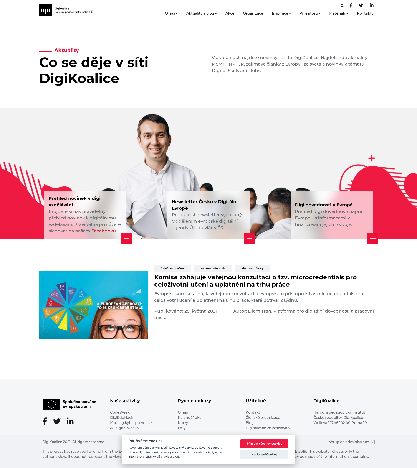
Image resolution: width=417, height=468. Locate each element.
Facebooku (103, 231)
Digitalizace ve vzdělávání (268, 428)
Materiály (337, 13)
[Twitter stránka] (361, 6)
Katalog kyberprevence (131, 423)
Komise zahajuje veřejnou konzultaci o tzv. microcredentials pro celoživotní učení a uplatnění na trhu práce (255, 281)
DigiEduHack (121, 417)
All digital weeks (124, 428)
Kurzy (183, 423)
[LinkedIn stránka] (372, 6)
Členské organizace (263, 417)
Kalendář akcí (190, 417)
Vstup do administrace (349, 442)
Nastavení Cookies (264, 454)
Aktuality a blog (200, 13)
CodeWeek (120, 412)
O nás (170, 13)
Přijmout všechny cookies (264, 443)
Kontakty (365, 13)
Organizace (253, 13)
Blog (250, 423)
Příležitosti (309, 13)
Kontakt (253, 412)
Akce (229, 13)
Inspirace (280, 13)
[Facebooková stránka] (342, 6)
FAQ (181, 428)
